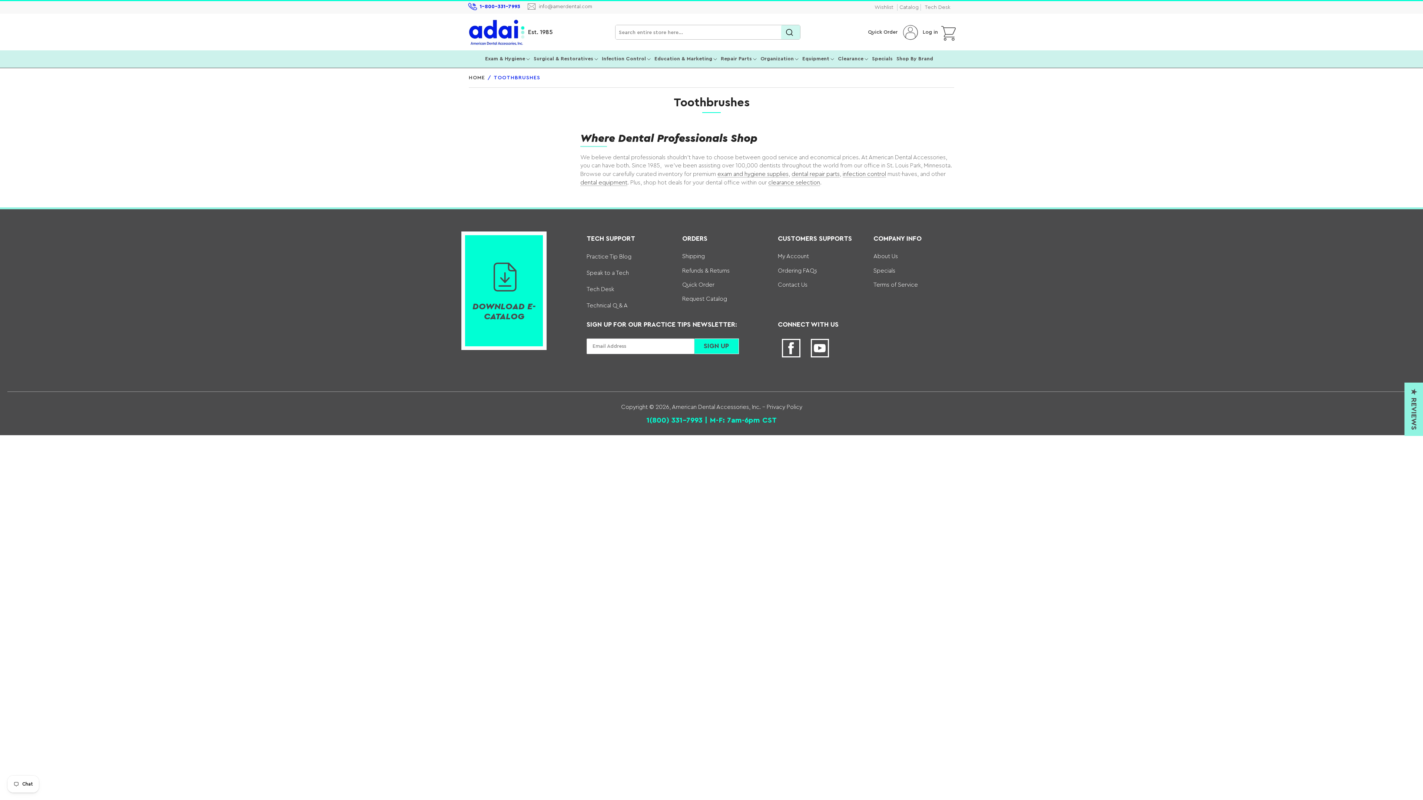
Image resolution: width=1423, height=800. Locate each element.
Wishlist (884, 7)
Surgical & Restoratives (563, 58)
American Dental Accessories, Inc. (716, 407)
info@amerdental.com (565, 6)
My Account (793, 256)
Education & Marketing (683, 58)
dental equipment (603, 183)
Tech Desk (938, 7)
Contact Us (792, 285)
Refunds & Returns (706, 271)
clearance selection (794, 183)
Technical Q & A (607, 306)
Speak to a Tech (608, 273)
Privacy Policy (783, 407)
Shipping (693, 256)
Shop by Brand (914, 58)
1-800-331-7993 (500, 6)
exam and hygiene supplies (753, 174)
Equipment (815, 58)
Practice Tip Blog (609, 257)
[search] (790, 32)
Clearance (850, 58)
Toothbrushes (517, 77)
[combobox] (708, 32)
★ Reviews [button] (1413, 409)
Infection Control (624, 58)
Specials (882, 58)
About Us (885, 256)
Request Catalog (704, 299)
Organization (777, 58)
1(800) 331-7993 (675, 420)
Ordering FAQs (797, 271)
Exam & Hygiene (505, 58)
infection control (864, 174)
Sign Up (716, 346)
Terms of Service (895, 285)
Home (477, 77)
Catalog (909, 7)
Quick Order (883, 32)
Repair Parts (736, 58)
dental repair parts (816, 174)
